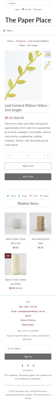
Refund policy (28, 325)
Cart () (27, 9)
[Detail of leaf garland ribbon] (23, 76)
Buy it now (28, 176)
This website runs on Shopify (38, 396)
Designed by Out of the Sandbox (19, 395)
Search (28, 316)
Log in (17, 9)
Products (20, 41)
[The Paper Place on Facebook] (22, 366)
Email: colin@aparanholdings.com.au (28, 311)
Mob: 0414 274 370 (28, 307)
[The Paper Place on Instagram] (34, 366)
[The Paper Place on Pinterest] (28, 366)
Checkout (37, 9)
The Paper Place (28, 20)
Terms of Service (28, 320)
